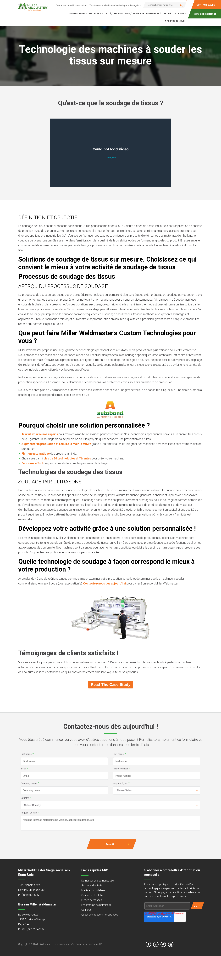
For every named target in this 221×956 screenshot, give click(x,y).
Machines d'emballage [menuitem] (115, 5)
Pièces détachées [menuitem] (91, 900)
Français (134, 5)
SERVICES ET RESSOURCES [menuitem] (146, 13)
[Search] (181, 5)
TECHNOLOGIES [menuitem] (122, 13)
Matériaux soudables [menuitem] (93, 890)
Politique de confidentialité (89, 944)
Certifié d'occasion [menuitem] (173, 13)
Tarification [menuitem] (95, 5)
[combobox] (135, 5)
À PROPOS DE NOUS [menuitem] (174, 21)
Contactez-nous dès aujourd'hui (104, 583)
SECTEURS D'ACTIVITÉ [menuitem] (100, 13)
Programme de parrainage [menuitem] (96, 904)
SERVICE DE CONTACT (205, 14)
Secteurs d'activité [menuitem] (91, 885)
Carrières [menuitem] (86, 909)
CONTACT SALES (205, 5)
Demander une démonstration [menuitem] (71, 5)
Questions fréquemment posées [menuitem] (99, 914)
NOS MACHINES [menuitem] (77, 13)
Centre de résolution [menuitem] (92, 895)
